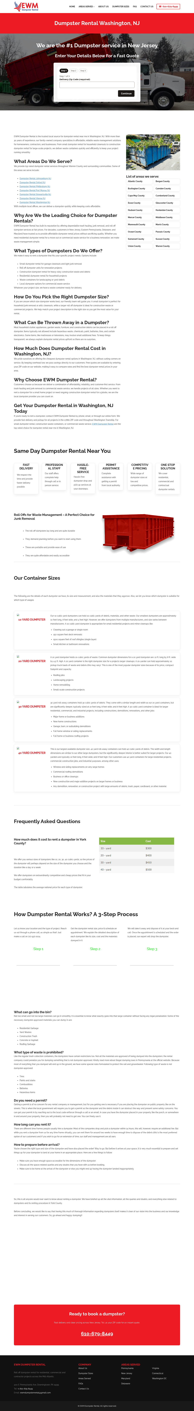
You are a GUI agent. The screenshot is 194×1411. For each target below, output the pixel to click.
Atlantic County (135, 181)
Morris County (162, 224)
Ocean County (134, 231)
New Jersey (126, 1373)
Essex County (134, 203)
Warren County (163, 246)
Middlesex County (164, 217)
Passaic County (163, 231)
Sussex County (163, 239)
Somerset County (136, 239)
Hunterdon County (164, 210)
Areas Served (84, 1378)
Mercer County (135, 217)
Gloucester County (164, 203)
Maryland (125, 1378)
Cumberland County (165, 195)
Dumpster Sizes (85, 1373)
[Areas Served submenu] (94, 6)
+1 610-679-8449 (25, 1389)
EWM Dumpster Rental (103, 424)
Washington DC (159, 1378)
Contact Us (83, 1389)
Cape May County (136, 195)
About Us (82, 1368)
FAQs (80, 1383)
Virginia (155, 1368)
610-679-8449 (170, 6)
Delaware (125, 1383)
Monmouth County (136, 224)
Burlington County (136, 188)
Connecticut (157, 1373)
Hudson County (135, 210)
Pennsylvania (127, 1368)
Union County (134, 246)
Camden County (163, 188)
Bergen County (163, 181)
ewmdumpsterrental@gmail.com (35, 1393)
